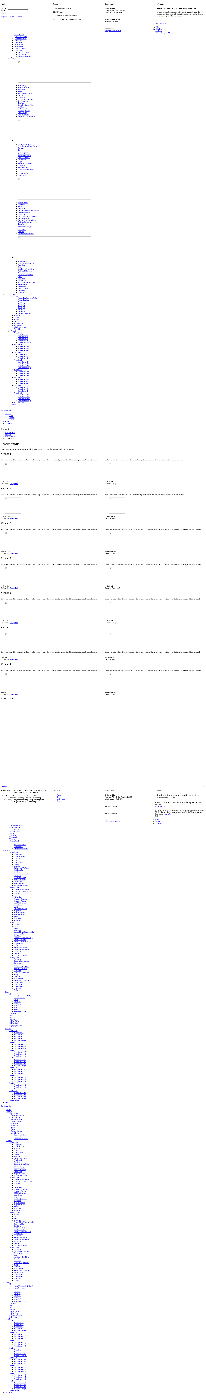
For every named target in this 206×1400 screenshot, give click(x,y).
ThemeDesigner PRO (16, 825)
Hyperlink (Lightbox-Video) (23, 891)
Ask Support (61, 799)
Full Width (13, 1027)
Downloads (18, 963)
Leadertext (17, 976)
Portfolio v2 (13, 1042)
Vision (11, 420)
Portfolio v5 (13, 1067)
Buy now (60, 797)
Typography (18, 854)
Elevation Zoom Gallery (22, 874)
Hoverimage (18, 984)
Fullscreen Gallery (20, 878)
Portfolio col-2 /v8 (20, 1093)
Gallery (16, 864)
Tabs (15, 895)
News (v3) (17, 1004)
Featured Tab (18, 978)
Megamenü (13, 837)
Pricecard (17, 953)
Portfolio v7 (13, 1083)
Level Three (13, 843)
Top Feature (159, 823)
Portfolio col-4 (18, 1038)
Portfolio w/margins (20, 1040)
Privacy (157, 806)
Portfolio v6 (13, 1075)
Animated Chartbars (20, 969)
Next (203, 786)
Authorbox (17, 988)
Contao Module (14, 827)
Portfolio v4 (13, 1058)
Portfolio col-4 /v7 (20, 1089)
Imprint (59, 801)
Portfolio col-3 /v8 (20, 1095)
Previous (4, 786)
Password (4, 10)
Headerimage (18, 982)
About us (8, 414)
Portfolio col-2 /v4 (20, 1060)
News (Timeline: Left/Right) (23, 996)
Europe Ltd (14, 484)
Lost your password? (15, 17)
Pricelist (16, 916)
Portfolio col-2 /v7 (20, 1085)
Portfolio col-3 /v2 (20, 1046)
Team (11, 416)
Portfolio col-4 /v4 (20, 1064)
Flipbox (16, 990)
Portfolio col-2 (18, 1035)
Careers (12, 1019)
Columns (17, 893)
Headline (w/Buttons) (21, 885)
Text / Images (18, 862)
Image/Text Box (19, 883)
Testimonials (9, 423)
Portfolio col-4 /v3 (20, 1056)
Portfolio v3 (13, 1050)
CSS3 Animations (20, 903)
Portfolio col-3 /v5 (20, 1071)
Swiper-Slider (18, 943)
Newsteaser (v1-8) (20, 1011)
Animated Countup (20, 899)
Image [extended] (20, 914)
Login (16, 907)
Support (8, 421)
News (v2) (17, 1002)
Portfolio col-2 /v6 (20, 1077)
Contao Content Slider (21, 889)
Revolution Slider (15, 829)
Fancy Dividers (19, 986)
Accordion (17, 924)
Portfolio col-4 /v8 (20, 1097)
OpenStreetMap (19, 934)
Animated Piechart (20, 901)
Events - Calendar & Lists (22, 942)
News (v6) (17, 1009)
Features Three (14, 922)
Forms (16, 926)
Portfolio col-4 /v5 (20, 1073)
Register (3, 17)
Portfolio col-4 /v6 (20, 1081)
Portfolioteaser (14, 1100)
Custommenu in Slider (21, 949)
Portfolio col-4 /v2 (20, 1048)
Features (8, 435)
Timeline (17, 872)
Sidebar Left (13, 1023)
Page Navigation (19, 912)
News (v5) (17, 1007)
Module (157, 821)
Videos (16, 928)
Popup (16, 974)
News (11, 994)
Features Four (9, 437)
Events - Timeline (20, 940)
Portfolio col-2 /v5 (20, 1069)
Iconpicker (13, 835)
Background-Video (20, 947)
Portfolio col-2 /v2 (20, 1044)
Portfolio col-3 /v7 (20, 1087)
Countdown (18, 905)
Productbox (18, 951)
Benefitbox (17, 936)
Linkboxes (17, 876)
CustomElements (15, 831)
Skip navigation (160, 23)
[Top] (1, 1398)
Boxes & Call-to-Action (22, 961)
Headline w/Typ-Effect (21, 967)
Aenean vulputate (20, 845)
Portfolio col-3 (18, 1036)
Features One (13, 852)
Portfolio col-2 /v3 (20, 1052)
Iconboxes (17, 930)
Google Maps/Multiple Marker (24, 932)
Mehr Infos (167, 814)
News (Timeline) (19, 998)
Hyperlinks (17, 858)
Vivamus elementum (21, 849)
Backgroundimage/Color (22, 980)
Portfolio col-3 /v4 (20, 1062)
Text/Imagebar (18, 870)
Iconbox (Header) (20, 880)
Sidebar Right (14, 1021)
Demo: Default (10, 433)
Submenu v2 (18, 920)
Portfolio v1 (13, 1031)
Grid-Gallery (18, 882)
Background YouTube (21, 868)
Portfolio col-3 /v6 (20, 1079)
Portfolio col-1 (18, 1033)
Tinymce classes (19, 856)
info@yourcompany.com (113, 821)
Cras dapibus (18, 847)
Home (157, 820)
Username (4, 8)
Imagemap (17, 911)
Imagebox (17, 866)
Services (12, 1017)
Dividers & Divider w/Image (23, 938)
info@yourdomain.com (113, 31)
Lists (15, 965)
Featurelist (17, 918)
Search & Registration (21, 973)
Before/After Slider (20, 955)
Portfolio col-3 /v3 (20, 1054)
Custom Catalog (14, 841)
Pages (7, 992)
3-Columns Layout (15, 1025)
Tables (16, 860)
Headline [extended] (20, 909)
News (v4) (17, 1005)
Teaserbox (17, 945)
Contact (7, 1102)
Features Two (14, 887)
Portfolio (8, 1029)
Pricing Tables (18, 897)
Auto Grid (12, 833)
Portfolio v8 (13, 1091)
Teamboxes (17, 971)
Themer (12, 839)
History (11, 418)
